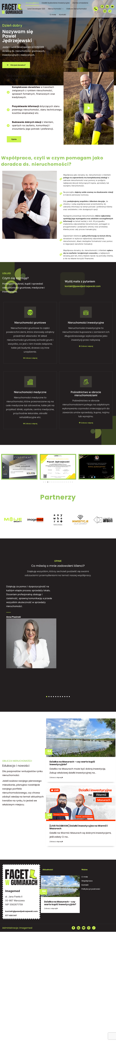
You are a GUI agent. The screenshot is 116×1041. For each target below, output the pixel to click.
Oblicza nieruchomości (76, 8)
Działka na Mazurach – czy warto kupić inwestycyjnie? (72, 763)
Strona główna (32, 3)
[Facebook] (102, 6)
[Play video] (88, 108)
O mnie (53, 14)
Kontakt (62, 14)
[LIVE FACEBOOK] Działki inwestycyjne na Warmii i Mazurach (79, 827)
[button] (56, 9)
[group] (13, 520)
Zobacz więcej (31, 358)
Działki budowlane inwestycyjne (56, 3)
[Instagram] (104, 11)
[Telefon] (95, 9)
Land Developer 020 (36, 8)
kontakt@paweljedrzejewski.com (83, 286)
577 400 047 (11, 915)
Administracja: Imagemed (17, 927)
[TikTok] (110, 11)
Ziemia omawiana (80, 3)
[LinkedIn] (107, 6)
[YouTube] (112, 6)
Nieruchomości (54, 8)
